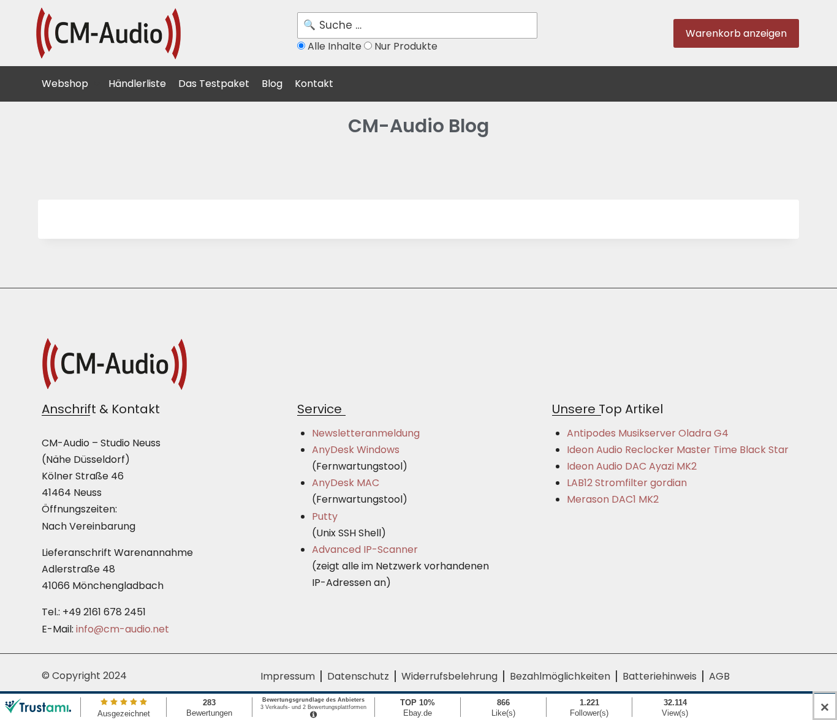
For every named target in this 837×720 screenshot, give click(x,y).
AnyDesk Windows (356, 450)
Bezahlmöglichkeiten (560, 676)
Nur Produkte (404, 46)
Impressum (287, 676)
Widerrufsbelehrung (449, 676)
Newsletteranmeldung (366, 433)
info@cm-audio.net (122, 629)
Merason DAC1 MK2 (613, 499)
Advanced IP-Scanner (365, 549)
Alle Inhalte (334, 46)
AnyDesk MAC (345, 483)
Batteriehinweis (660, 676)
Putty (325, 516)
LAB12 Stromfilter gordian (627, 483)
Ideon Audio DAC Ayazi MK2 (632, 466)
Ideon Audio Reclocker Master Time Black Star (678, 450)
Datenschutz (358, 676)
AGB (719, 676)
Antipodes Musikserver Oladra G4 (648, 433)
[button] (72, 82)
